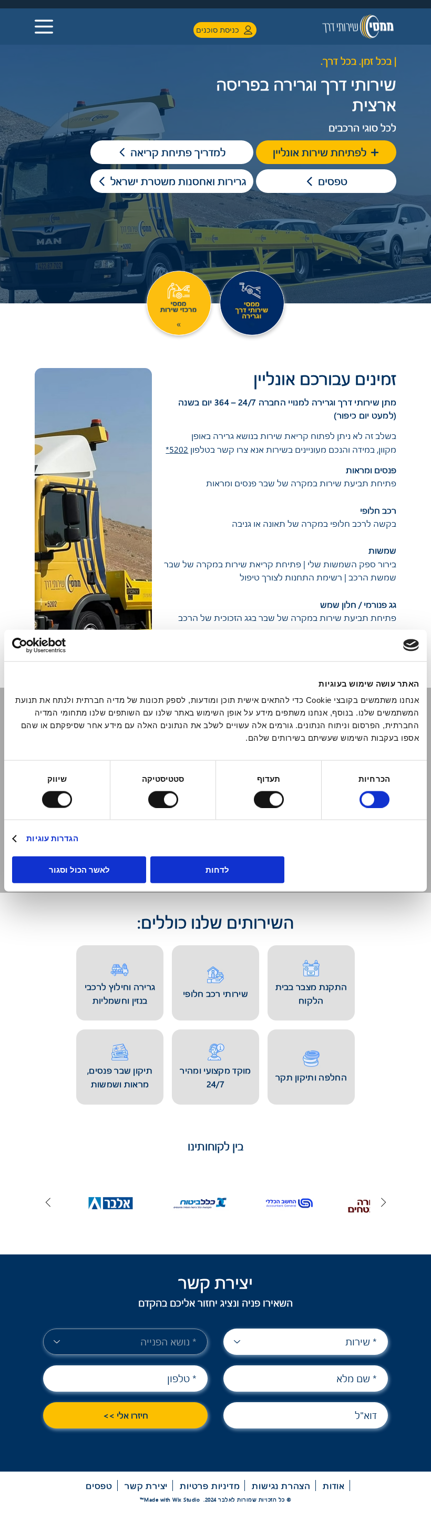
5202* (177, 449)
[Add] (179, 303)
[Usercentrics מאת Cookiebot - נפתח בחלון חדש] (58, 645)
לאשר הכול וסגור (79, 869)
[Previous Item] (383, 1203)
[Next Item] (48, 1203)
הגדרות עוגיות (52, 837)
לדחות (217, 869)
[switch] (271, 799)
